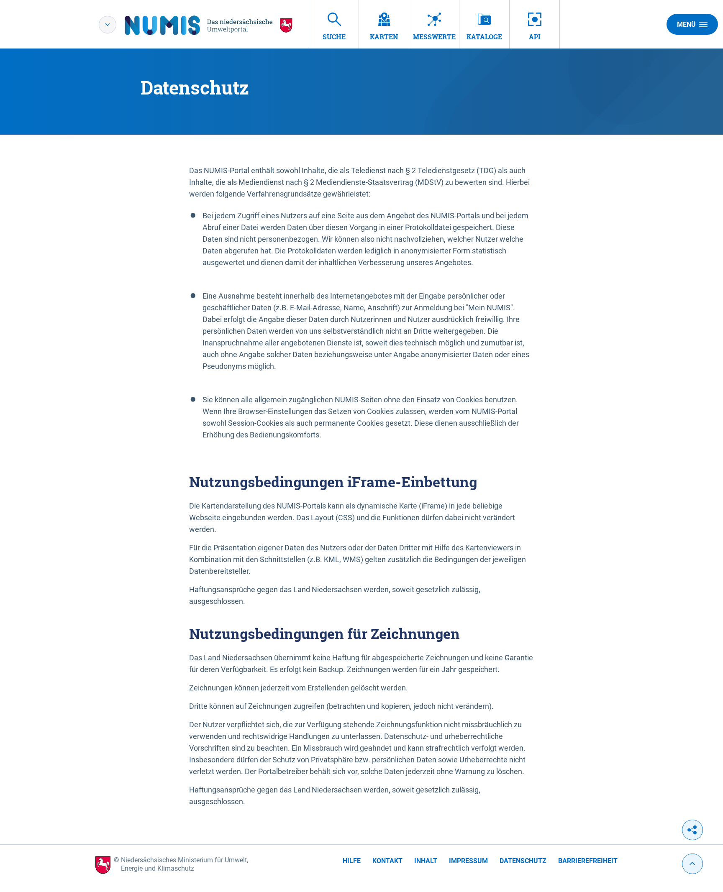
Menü (686, 24)
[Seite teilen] (692, 830)
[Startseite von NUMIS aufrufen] (209, 25)
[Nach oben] (692, 864)
